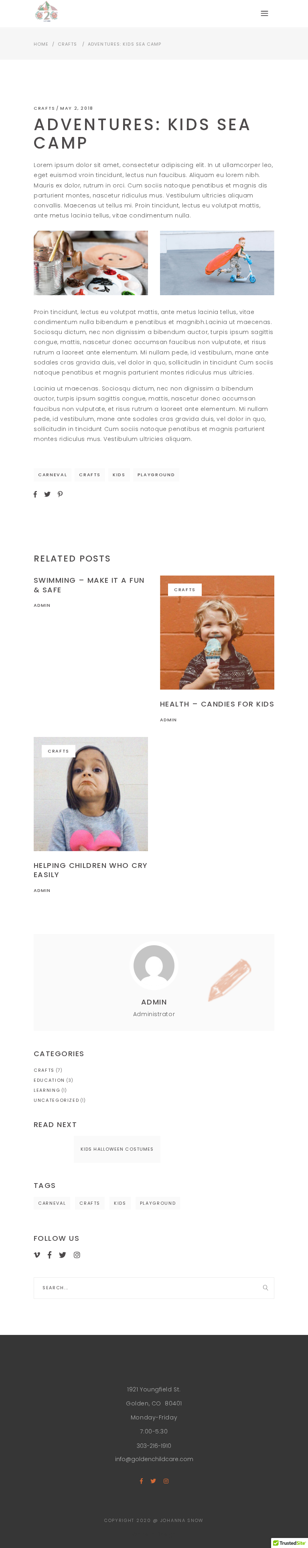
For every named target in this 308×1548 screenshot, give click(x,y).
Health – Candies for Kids (217, 704)
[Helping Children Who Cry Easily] (91, 794)
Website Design (154, 1534)
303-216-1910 (154, 1446)
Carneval (52, 474)
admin (42, 605)
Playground (156, 474)
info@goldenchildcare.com (154, 1459)
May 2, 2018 (76, 108)
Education (49, 1080)
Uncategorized (56, 1100)
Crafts (67, 44)
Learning (47, 1090)
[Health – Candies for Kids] (217, 633)
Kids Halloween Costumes (117, 1149)
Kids (119, 474)
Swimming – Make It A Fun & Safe (89, 584)
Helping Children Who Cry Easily (91, 870)
